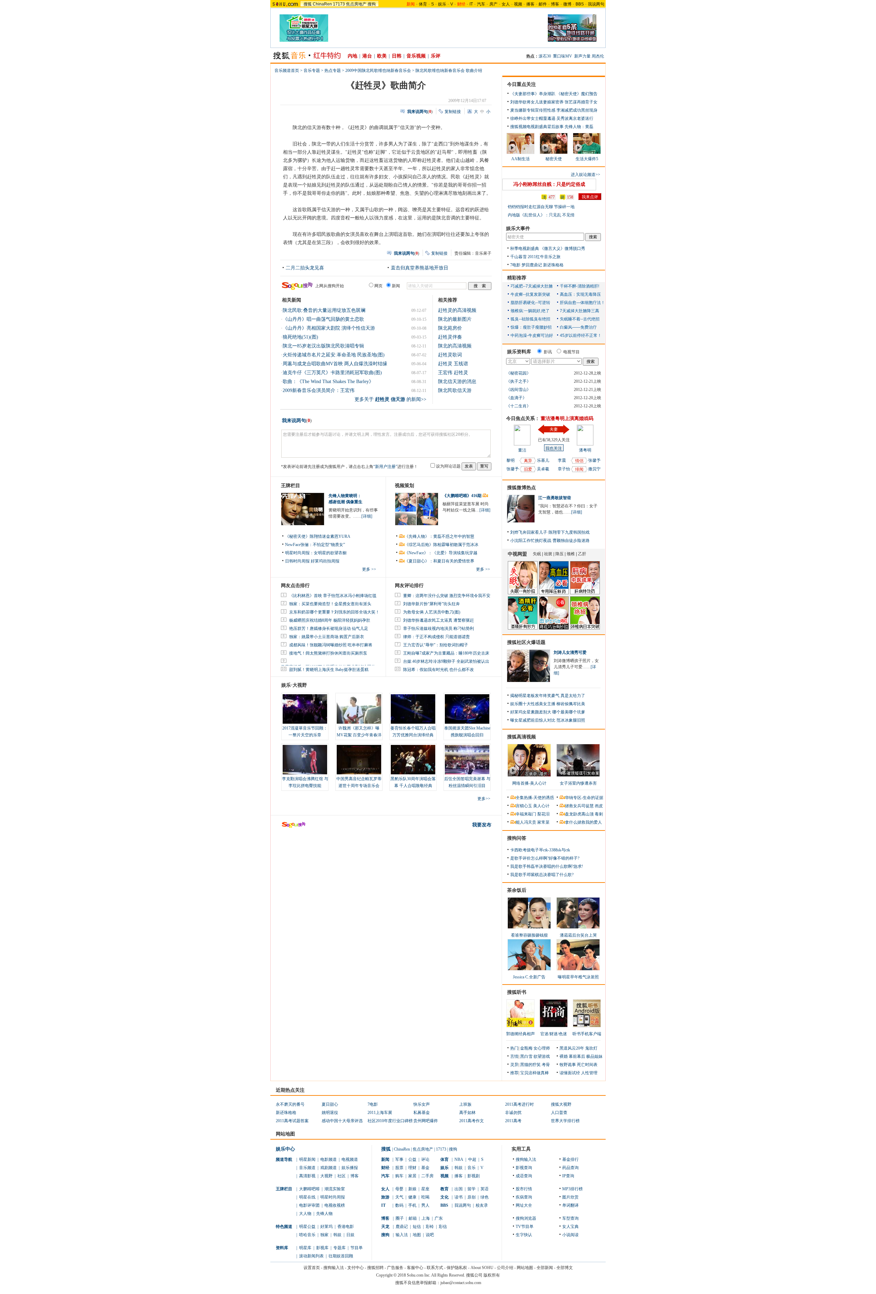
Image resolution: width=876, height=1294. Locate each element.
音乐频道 (307, 1167)
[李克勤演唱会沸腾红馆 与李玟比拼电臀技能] (305, 760)
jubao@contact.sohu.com (460, 1282)
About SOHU (482, 1267)
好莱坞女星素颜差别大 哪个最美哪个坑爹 (547, 712)
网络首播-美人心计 (529, 783)
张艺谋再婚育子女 (581, 102)
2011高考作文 (471, 1120)
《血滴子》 (516, 397)
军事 (399, 1159)
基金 (425, 1167)
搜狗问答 (516, 838)
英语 (484, 1189)
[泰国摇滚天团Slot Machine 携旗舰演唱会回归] (467, 709)
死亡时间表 (587, 1064)
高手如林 (467, 1112)
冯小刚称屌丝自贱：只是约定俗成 (549, 184)
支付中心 (355, 1267)
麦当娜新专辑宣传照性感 (532, 110)
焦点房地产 (356, 4)
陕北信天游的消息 (457, 381)
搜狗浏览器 (526, 1218)
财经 (385, 1167)
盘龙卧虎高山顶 (579, 814)
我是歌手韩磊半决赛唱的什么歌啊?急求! (546, 866)
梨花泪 (543, 814)
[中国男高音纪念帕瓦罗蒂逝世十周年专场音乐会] (359, 760)
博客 (555, 4)
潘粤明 (585, 450)
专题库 (339, 1247)
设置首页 (312, 1267)
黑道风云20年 (571, 1048)
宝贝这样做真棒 (534, 1072)
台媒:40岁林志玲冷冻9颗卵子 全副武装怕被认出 (446, 661)
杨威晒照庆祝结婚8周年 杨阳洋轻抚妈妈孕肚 (329, 620)
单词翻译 (570, 1205)
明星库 (305, 1247)
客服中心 (415, 1267)
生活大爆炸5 (587, 158)
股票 (399, 1167)
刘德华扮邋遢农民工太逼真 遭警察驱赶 (438, 620)
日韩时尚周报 (297, 561)
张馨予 (512, 469)
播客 (530, 4)
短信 (417, 1226)
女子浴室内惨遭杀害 (578, 783)
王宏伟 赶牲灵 (453, 372)
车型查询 (570, 1218)
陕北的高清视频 (455, 345)
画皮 (599, 805)
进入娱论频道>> (585, 174)
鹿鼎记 (402, 1226)
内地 (352, 56)
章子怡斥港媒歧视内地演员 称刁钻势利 (438, 628)
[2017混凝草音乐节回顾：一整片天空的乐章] (305, 709)
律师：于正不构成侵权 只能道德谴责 (436, 636)
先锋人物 (324, 1213)
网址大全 (524, 1205)
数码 (399, 1205)
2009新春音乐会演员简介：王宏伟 (319, 390)
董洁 (522, 450)
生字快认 (524, 1234)
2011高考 (513, 1120)
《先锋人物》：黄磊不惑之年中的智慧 (439, 536)
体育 (423, 4)
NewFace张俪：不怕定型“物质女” (315, 544)
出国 (458, 1189)
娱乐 (442, 4)
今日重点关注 (521, 84)
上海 (426, 1218)
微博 (567, 4)
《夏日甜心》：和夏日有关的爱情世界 (439, 561)
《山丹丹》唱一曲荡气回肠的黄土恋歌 (323, 319)
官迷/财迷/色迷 (553, 1033)
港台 (367, 56)
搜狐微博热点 (521, 487)
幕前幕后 (577, 1056)
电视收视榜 (334, 1205)
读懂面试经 (569, 1072)
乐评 (435, 56)
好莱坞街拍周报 (325, 561)
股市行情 (524, 1189)
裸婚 (563, 1056)
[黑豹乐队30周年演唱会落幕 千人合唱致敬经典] (413, 760)
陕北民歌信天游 (455, 390)
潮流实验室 (334, 1189)
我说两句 (596, 4)
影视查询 (524, 1167)
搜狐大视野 (561, 1104)
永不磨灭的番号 (290, 1104)
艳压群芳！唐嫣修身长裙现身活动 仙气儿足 (328, 628)
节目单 (356, 1247)
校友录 (482, 1205)
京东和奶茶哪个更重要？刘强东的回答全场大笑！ (334, 612)
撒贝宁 (594, 469)
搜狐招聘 (375, 1267)
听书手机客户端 (586, 1033)
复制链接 (453, 111)
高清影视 (307, 1176)
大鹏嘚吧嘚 (309, 1189)
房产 (493, 4)
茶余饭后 (516, 890)
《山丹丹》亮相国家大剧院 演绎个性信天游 (329, 328)
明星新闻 (307, 1159)
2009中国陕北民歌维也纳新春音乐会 (378, 70)
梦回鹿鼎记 (531, 265)
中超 (472, 1159)
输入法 (402, 1234)
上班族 (465, 1104)
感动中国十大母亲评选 (342, 1120)
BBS (580, 4)
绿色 (484, 1197)
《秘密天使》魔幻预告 (576, 93)
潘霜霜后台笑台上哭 (578, 935)
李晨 (562, 460)
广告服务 (395, 1267)
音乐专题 (312, 70)
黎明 (510, 460)
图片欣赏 (570, 1197)
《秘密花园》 (518, 373)
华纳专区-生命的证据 (584, 797)
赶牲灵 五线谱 (453, 363)
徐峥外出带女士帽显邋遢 (532, 118)
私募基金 (421, 1112)
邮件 (543, 4)
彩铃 (430, 1226)
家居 (412, 1176)
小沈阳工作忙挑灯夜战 (530, 540)
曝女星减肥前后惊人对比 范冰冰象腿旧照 (547, 720)
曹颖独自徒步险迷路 (571, 540)
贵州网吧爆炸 (425, 1120)
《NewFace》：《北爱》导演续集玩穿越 (440, 552)
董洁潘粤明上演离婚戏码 (567, 418)
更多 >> (369, 569)
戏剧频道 (328, 1167)
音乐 (471, 1167)
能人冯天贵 (526, 822)
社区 (341, 1176)
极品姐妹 (594, 1056)
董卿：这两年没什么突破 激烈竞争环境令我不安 (446, 595)
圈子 (400, 1218)
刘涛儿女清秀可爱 (570, 652)
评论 (425, 1159)
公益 (412, 1159)
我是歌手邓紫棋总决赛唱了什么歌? (542, 874)
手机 (412, 1205)
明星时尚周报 (332, 1197)
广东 (439, 1218)
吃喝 (425, 1197)
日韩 (396, 56)
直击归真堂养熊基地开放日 (419, 267)
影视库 (322, 1247)
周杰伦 (598, 56)
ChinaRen (322, 4)
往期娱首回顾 (340, 1256)
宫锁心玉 (524, 805)
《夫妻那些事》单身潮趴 (532, 93)
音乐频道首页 (286, 70)
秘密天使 (553, 158)
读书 (458, 1197)
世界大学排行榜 (565, 1120)
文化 (444, 1197)
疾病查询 (524, 1197)
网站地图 (525, 1267)
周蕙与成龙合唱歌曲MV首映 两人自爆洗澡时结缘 (335, 363)
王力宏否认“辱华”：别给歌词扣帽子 (435, 645)
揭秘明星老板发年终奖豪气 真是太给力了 (547, 695)
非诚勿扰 (513, 1112)
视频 (518, 4)
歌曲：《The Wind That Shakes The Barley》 (328, 381)
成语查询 (524, 1176)
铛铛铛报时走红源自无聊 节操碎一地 (541, 206)
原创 (471, 1197)
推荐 (514, 1072)
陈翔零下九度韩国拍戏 (569, 532)
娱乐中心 (285, 1149)
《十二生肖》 (518, 406)
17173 (339, 4)
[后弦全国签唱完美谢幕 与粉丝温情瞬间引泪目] (467, 760)
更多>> (483, 798)
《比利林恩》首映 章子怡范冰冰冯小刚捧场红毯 (332, 595)
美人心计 (541, 805)
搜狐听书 (516, 992)
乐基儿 (543, 460)
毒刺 (599, 814)
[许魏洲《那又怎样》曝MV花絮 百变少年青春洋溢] (359, 709)
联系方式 (435, 1267)
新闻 (385, 1159)
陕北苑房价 (450, 328)
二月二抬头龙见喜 (305, 267)
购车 (399, 1176)
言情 (514, 1056)
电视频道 (350, 1159)
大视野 (326, 1176)
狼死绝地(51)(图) (300, 337)
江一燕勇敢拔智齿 (554, 497)
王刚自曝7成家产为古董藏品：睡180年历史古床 (446, 653)
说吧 (430, 1234)
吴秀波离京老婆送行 (574, 118)
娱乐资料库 (519, 351)
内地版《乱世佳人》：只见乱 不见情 (541, 215)
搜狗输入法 (526, 1159)
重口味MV (562, 56)
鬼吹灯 (591, 1048)
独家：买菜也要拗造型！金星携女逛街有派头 (330, 603)
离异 (528, 460)
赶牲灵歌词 (450, 354)
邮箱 (413, 1218)
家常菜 (543, 822)
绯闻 (579, 469)
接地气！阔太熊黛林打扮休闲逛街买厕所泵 (328, 653)
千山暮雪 (518, 256)
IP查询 (568, 1176)
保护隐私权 (457, 1267)
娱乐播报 (350, 1167)
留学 (471, 1189)
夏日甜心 (330, 1104)
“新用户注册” (385, 466)
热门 (514, 1048)
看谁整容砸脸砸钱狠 (529, 935)
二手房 (427, 1176)
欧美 (382, 56)
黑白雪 (526, 1056)
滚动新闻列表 (311, 1256)
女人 (506, 4)
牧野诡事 (567, 1064)
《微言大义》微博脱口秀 (562, 248)
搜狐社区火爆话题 (526, 642)
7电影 (515, 265)
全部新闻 (545, 1267)
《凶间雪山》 (518, 389)
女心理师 (541, 1048)
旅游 (385, 1197)
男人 (425, 1205)
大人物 (305, 1213)
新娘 (412, 1189)
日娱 (350, 1234)
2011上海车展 (380, 1112)
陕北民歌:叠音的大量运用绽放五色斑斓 (324, 310)
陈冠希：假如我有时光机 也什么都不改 (438, 669)
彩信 (443, 1226)
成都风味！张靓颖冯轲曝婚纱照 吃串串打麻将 (330, 645)
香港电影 (345, 1226)
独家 (324, 1234)
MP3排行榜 (572, 1189)
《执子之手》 (518, 381)
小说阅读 (570, 1234)
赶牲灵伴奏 (450, 337)
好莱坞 (326, 1226)
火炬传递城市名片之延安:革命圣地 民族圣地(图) (334, 354)
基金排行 (570, 1159)
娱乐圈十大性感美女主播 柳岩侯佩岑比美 (547, 703)
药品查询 (570, 1167)
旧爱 (528, 469)
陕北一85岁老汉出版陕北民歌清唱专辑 (323, 345)
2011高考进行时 (519, 1104)
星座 (425, 1189)
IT (471, 4)
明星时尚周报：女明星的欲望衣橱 (316, 552)
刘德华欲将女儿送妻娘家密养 (537, 102)
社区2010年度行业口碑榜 (390, 1120)
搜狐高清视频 (521, 736)
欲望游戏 (541, 1056)
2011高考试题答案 (292, 1120)
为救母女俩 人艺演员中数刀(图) (431, 612)
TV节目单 (524, 1226)
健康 (412, 1197)
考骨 (546, 1064)
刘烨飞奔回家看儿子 (528, 532)
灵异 (514, 1064)
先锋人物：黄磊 (579, 126)
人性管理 (589, 1072)
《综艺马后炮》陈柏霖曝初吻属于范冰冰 (441, 544)
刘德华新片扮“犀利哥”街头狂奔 (431, 603)
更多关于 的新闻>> (390, 399)
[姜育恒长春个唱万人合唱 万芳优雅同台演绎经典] (413, 709)
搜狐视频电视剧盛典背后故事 (537, 126)
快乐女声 (421, 1104)
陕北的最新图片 (455, 319)
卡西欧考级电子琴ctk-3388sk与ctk (540, 850)
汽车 (481, 4)
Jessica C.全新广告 (529, 977)
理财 (412, 1167)
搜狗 (372, 4)
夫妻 (554, 429)
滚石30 (545, 56)
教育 (444, 1189)
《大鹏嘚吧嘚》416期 (462, 495)
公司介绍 (505, 1267)
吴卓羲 (543, 469)
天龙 (385, 1226)
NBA (458, 1159)
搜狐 (308, 4)
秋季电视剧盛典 (524, 248)
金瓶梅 (526, 1048)
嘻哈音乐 (307, 1234)
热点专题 (332, 70)
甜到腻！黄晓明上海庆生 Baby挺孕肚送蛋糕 (329, 669)
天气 (399, 1197)
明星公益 (307, 1226)
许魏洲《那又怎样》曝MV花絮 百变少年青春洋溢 (359, 735)
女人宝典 (570, 1226)
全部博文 (564, 1267)
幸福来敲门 (526, 814)
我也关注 (553, 448)
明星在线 (307, 1197)
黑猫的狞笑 (530, 1064)
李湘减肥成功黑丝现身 (576, 110)
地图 (417, 1234)
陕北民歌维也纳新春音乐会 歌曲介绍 (448, 70)
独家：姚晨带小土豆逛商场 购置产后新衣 (326, 636)
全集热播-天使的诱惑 (535, 797)
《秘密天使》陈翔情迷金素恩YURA (317, 536)
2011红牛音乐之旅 (544, 256)
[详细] (366, 516)
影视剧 (473, 1176)
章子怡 (564, 469)
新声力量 (582, 56)
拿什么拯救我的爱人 (583, 822)
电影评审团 (309, 1205)
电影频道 (328, 1159)
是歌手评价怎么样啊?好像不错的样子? (544, 858)
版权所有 (492, 1275)
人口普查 (559, 1112)
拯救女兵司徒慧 (579, 805)
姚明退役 (330, 1112)
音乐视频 (416, 56)
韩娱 (337, 1234)
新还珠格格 (553, 265)
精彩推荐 (516, 277)
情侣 (579, 460)
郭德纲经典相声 (520, 1033)
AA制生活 (520, 158)
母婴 (399, 1189)
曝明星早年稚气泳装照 (578, 977)
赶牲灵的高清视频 (457, 310)
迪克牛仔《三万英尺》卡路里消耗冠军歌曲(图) (332, 372)
